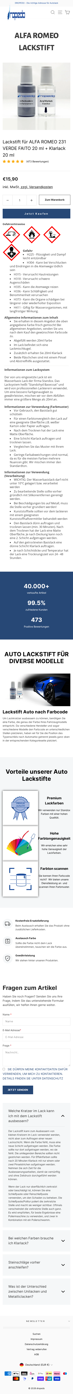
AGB (36, 1354)
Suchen (36, 1334)
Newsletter (35, 1321)
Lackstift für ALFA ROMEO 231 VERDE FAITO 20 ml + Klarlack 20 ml (34, 148)
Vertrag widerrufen (37, 1349)
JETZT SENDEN (18, 1089)
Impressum (36, 1339)
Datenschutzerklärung (36, 1344)
